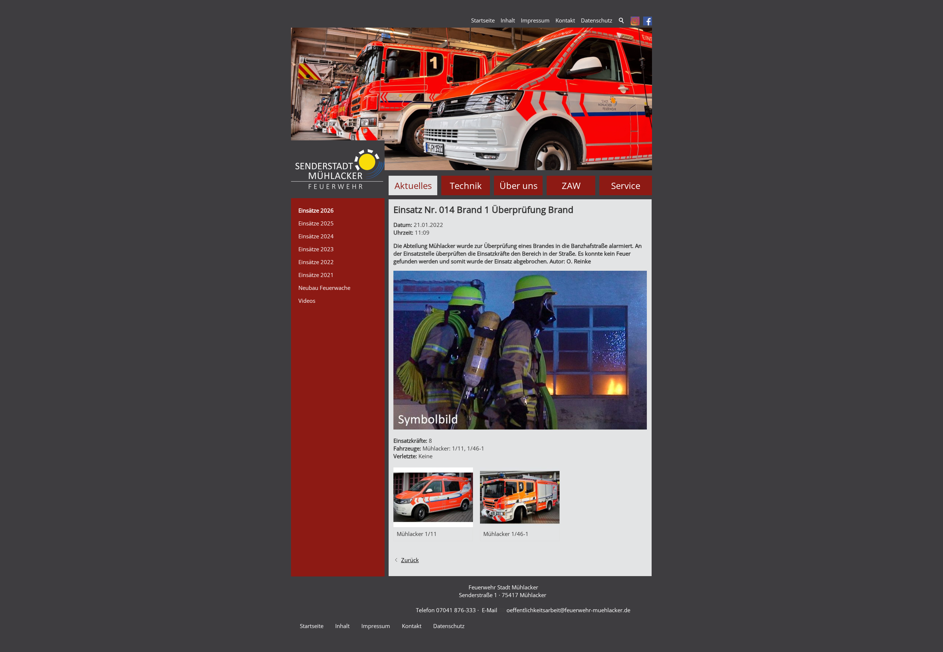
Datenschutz (596, 20)
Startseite (483, 20)
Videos (306, 300)
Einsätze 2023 (316, 249)
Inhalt (508, 20)
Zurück (410, 560)
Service (625, 185)
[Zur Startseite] (338, 169)
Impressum (535, 20)
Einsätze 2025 (316, 223)
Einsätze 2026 (316, 210)
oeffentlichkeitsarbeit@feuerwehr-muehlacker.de (568, 610)
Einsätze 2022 (316, 262)
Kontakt (565, 20)
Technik (466, 185)
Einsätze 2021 (316, 274)
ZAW (571, 185)
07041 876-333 (456, 610)
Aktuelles (413, 185)
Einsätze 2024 (316, 236)
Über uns (518, 185)
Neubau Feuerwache (324, 287)
